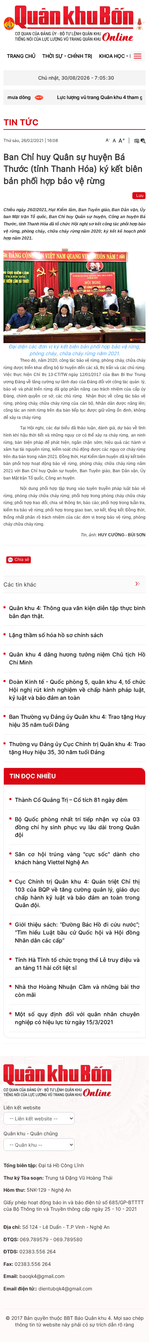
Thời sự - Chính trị (67, 56)
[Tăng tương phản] (136, 140)
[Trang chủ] (9, 23)
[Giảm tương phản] (143, 140)
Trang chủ (21, 56)
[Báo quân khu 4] (57, 1080)
